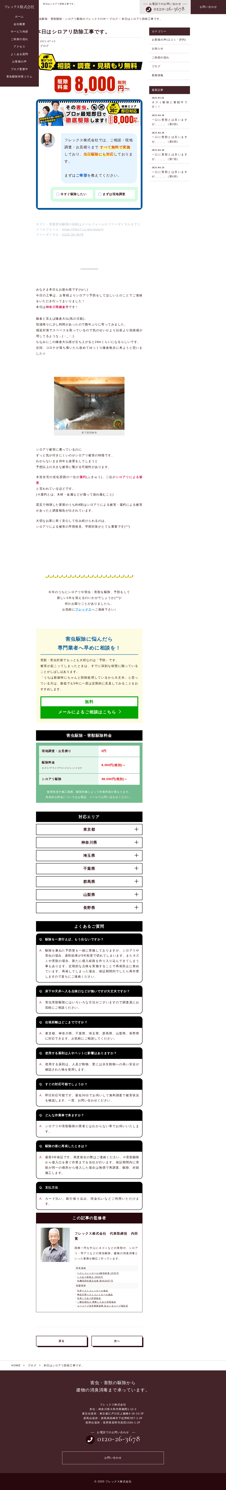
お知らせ (157, 48)
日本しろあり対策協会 (89, 1298)
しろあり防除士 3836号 (90, 1277)
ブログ (44, 45)
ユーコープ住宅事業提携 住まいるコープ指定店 (102, 1306)
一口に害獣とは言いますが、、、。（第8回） (169, 137)
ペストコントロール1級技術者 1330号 (98, 1273)
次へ (117, 1341)
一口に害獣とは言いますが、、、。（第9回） (169, 120)
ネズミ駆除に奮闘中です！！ (169, 102)
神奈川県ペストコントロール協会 (95, 1294)
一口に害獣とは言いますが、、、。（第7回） (169, 154)
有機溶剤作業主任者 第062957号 (95, 1281)
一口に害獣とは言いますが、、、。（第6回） (169, 172)
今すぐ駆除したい (74, 194)
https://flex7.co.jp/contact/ (83, 229)
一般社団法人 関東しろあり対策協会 (96, 1302)
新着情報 (157, 75)
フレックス (83, 609)
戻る (61, 1341)
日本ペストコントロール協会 (92, 1290)
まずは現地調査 (114, 194)
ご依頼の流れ (160, 57)
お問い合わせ (208, 6)
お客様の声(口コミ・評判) (169, 39)
